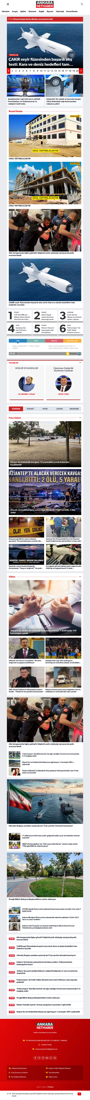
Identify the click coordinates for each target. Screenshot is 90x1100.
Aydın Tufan (63, 394)
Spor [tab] (45, 409)
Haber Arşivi (53, 1077)
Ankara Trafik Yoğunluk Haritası (59, 1068)
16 (63, 71)
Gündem (5, 12)
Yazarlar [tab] (13, 363)
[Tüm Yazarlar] (80, 363)
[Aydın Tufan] (63, 384)
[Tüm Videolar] (80, 577)
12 (48, 71)
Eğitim (23, 12)
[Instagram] (43, 1058)
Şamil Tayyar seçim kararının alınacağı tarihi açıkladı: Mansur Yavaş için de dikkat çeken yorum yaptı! (48, 317)
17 (66, 71)
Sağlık (41, 12)
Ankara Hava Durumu (19, 1068)
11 (45, 71)
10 (41, 71)
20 (77, 71)
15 (59, 71)
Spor (17, 325)
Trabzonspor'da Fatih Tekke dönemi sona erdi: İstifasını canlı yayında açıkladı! (74, 330)
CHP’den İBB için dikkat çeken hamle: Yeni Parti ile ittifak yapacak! (22, 317)
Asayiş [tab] (59, 409)
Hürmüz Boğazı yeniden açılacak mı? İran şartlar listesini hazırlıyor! (46, 955)
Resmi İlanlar (72, 12)
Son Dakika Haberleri (18, 1077)
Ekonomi (32, 12)
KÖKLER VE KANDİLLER (26, 368)
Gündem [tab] (16, 409)
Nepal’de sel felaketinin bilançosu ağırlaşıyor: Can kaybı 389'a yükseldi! (48, 1012)
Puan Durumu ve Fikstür (19, 1072)
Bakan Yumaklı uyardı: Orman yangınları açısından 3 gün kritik (44, 1005)
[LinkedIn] (47, 1058)
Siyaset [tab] (30, 409)
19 (74, 71)
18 (70, 71)
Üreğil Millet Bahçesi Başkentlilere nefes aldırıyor (38, 998)
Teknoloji (60, 12)
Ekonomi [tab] (74, 409)
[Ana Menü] (8, 4)
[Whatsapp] (51, 1058)
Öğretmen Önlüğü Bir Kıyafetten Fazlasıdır (63, 369)
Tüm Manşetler (54, 1072)
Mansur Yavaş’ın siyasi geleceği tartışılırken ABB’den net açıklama (47, 330)
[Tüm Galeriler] (80, 418)
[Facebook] (35, 1058)
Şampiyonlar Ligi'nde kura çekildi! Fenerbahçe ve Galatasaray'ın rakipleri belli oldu (23, 330)
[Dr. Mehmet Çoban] (26, 384)
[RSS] (55, 1058)
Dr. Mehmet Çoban (26, 394)
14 (55, 71)
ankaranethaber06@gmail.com (46, 1049)
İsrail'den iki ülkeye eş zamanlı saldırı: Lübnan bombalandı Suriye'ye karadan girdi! (74, 317)
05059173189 (46, 1045)
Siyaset (50, 12)
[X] (39, 1058)
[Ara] (82, 4)
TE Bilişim (50, 1087)
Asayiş (15, 12)
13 (52, 71)
